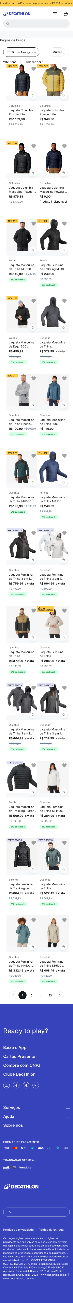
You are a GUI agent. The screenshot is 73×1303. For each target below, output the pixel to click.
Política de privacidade (18, 1229)
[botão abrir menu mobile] (55, 14)
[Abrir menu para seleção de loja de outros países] (36, 1212)
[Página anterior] (13, 995)
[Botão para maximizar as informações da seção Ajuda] (67, 1116)
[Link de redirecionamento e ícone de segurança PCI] (14, 1167)
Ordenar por (33, 62)
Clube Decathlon (19, 1074)
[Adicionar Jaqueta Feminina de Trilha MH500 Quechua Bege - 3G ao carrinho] (64, 792)
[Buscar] (7, 23)
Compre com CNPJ (21, 1065)
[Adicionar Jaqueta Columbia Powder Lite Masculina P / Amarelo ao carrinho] (64, 95)
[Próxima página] (60, 995)
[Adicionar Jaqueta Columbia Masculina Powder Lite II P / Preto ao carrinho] (33, 173)
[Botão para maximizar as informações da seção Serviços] (67, 1107)
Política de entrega (51, 1229)
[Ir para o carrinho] (66, 14)
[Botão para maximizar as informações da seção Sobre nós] (67, 1125)
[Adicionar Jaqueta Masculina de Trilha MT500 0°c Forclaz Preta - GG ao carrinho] (33, 250)
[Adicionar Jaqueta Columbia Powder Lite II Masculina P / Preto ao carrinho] (33, 95)
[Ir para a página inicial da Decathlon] (16, 14)
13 (50, 995)
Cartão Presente (19, 1056)
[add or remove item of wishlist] (33, 68)
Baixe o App (14, 1047)
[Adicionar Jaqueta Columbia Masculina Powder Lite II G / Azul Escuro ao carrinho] (64, 173)
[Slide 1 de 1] (22, 80)
